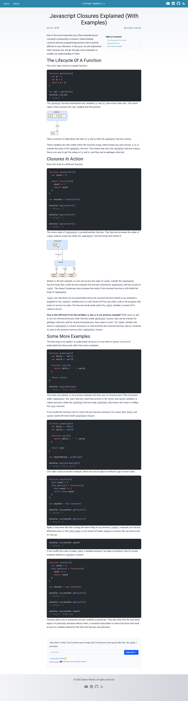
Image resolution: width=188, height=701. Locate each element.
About (16, 3)
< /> (93, 3)
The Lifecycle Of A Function (116, 40)
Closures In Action (113, 43)
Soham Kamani (134, 28)
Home (6, 3)
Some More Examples (114, 46)
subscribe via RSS (57, 658)
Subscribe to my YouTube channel (74, 661)
